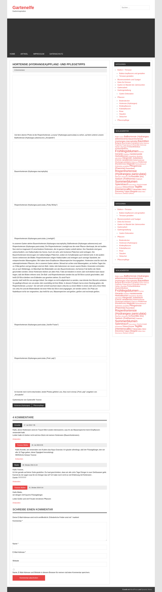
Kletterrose (134, 162)
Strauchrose (128, 187)
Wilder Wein (141, 191)
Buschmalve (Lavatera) (130, 143)
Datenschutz (56, 54)
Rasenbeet (130, 168)
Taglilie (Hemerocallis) (128, 188)
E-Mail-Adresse (19, 552)
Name (15, 544)
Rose (121, 111)
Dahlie (141, 143)
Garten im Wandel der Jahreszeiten (131, 85)
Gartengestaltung (124, 90)
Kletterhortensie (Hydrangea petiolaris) (129, 161)
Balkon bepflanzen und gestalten (132, 73)
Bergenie (118, 143)
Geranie (119, 154)
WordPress (134, 589)
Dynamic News (146, 589)
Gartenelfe (23, 7)
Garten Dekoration (126, 94)
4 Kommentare (19, 70)
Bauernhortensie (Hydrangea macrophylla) (129, 140)
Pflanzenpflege (38, 405)
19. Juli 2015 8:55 (37, 445)
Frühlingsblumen (127, 151)
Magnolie (131, 164)
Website (16, 561)
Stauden (122, 114)
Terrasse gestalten (126, 76)
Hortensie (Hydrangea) (22, 405)
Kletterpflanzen (125, 106)
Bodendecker (124, 101)
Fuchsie (141, 151)
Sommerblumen (126, 181)
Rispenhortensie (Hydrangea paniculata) (130, 172)
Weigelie (134, 191)
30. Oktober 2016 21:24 (29, 465)
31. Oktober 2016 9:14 (36, 487)
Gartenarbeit (122, 87)
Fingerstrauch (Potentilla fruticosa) (134, 145)
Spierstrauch (121, 184)
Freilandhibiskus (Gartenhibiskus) (127, 148)
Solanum (139, 179)
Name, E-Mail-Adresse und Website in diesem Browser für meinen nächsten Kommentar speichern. (51, 572)
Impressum (38, 54)
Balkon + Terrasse (124, 70)
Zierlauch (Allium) (128, 193)
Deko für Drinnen (124, 82)
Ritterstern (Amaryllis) (121, 176)
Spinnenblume (132, 184)
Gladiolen (126, 154)
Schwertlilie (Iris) (136, 176)
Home (12, 54)
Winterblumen (118, 193)
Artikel (24, 54)
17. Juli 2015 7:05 (29, 425)
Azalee (121, 137)
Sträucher (123, 117)
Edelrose (146, 143)
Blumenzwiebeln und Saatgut (129, 80)
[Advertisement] (81, 34)
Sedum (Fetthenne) (125, 178)
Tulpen (127, 192)
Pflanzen (120, 97)
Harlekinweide (136, 154)
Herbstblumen (121, 156)
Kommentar (18, 521)
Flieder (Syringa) (121, 147)
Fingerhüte (118, 145)
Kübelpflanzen (125, 109)
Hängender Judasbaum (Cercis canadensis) (129, 159)
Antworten (16, 439)
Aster (117, 137)
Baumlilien (143, 141)
